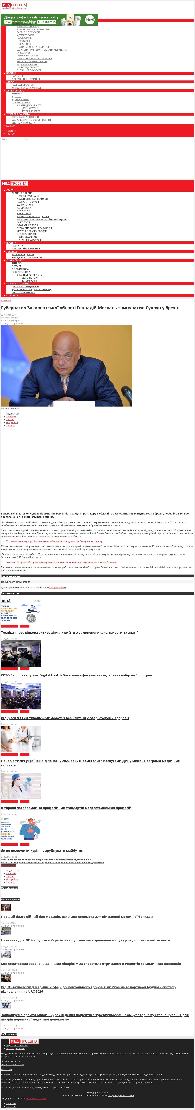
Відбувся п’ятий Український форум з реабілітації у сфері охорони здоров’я (65, 718)
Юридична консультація (27, 87)
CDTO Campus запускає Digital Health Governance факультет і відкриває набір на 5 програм (77, 675)
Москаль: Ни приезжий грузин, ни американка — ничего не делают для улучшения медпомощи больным (61, 562)
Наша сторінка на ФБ (12, 1064)
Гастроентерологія (28, 32)
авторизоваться (57, 587)
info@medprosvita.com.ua (121, 1095)
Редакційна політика (17, 1045)
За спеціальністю (22, 23)
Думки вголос (15, 90)
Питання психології (29, 70)
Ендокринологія (27, 64)
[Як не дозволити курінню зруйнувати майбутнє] (21, 841)
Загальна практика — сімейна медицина (42, 49)
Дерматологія (25, 35)
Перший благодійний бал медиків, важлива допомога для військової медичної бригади (77, 916)
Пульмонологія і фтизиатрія (34, 58)
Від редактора (20, 99)
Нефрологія (24, 43)
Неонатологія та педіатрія (33, 46)
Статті (10, 20)
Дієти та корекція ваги (25, 117)
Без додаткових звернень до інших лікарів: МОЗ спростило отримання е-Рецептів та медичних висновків (91, 963)
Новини (11, 73)
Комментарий (8, 865)
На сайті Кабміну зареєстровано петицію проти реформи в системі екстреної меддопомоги (52, 862)
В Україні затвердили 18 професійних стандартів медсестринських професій (66, 807)
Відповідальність (15, 1048)
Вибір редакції (9, 626)
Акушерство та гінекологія (33, 29)
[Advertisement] (97, 160)
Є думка (16, 96)
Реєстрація (6, 1069)
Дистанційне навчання (26, 79)
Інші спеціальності (28, 67)
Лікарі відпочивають (29, 105)
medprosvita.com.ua (36, 1098)
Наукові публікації (28, 26)
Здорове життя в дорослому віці (31, 119)
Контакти (12, 125)
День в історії (30, 108)
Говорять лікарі (21, 102)
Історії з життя (31, 111)
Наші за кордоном (23, 84)
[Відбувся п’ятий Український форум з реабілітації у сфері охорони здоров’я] (21, 708)
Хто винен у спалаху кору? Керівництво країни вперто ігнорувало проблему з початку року (54, 541)
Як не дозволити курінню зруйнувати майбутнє (42, 850)
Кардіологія (24, 38)
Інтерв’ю (17, 93)
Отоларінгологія (27, 55)
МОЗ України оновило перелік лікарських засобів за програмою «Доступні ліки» (46, 859)
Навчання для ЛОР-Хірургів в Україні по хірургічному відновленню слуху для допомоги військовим (85, 940)
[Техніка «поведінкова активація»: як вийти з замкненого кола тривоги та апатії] (21, 623)
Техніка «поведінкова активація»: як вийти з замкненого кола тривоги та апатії (69, 632)
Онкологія (23, 52)
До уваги (11, 81)
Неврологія (23, 41)
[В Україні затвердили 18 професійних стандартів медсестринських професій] (21, 798)
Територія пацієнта (18, 114)
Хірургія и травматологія (32, 61)
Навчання (17, 76)
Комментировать (10, 317)
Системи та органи (23, 122)
